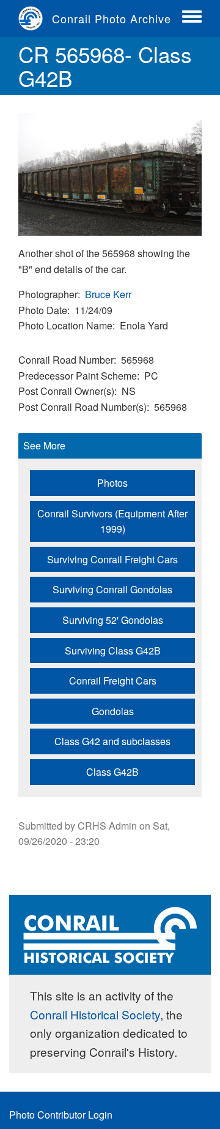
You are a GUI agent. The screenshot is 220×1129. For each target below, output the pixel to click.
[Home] (35, 18)
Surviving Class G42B (113, 650)
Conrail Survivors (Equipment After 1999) (112, 521)
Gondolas (113, 711)
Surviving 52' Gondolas (112, 620)
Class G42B (112, 772)
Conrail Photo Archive (111, 18)
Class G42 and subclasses (112, 741)
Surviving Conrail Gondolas (112, 589)
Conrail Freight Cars (112, 680)
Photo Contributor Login (60, 1115)
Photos (112, 483)
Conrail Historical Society (95, 1014)
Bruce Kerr (108, 294)
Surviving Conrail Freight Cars (112, 559)
